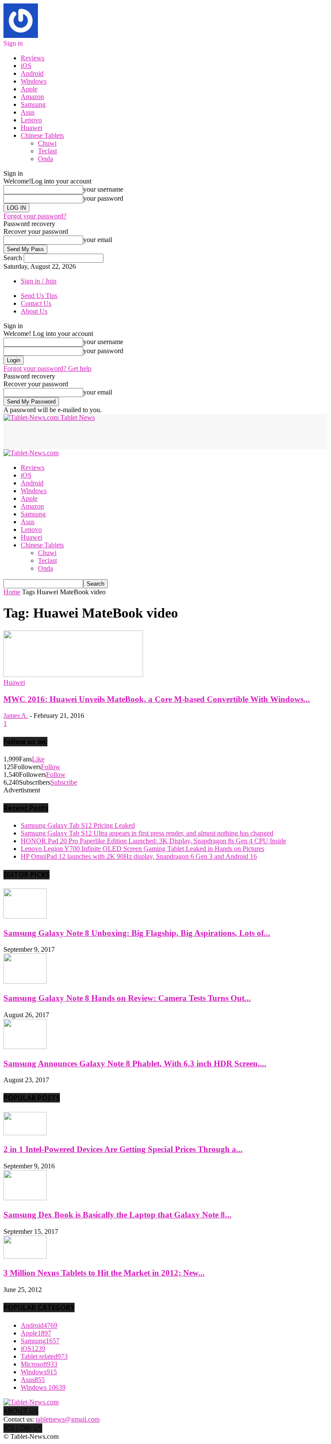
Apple (29, 89)
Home (11, 592)
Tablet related (44, 1356)
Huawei (31, 127)
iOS (26, 65)
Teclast (47, 151)
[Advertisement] (104, 434)
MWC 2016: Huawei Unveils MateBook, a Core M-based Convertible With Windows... (156, 699)
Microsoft (39, 1364)
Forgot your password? (34, 216)
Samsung (33, 104)
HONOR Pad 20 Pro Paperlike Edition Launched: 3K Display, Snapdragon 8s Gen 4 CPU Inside (153, 841)
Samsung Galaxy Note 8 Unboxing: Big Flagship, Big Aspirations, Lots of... (136, 933)
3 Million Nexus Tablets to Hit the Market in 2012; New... (104, 1272)
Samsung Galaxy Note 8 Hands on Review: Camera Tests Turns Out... (127, 998)
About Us (34, 311)
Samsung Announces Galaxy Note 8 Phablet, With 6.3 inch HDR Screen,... (134, 1063)
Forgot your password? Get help (47, 368)
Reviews (32, 58)
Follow (50, 766)
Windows (34, 81)
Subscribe (63, 782)
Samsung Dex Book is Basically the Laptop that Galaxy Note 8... (117, 1214)
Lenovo (31, 120)
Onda (45, 158)
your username (103, 189)
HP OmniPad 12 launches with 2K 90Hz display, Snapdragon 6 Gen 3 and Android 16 (139, 856)
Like (38, 759)
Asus (27, 112)
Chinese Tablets (42, 135)
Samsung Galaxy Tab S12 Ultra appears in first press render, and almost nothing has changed (147, 833)
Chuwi (47, 143)
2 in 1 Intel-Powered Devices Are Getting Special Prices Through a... (123, 1149)
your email (97, 239)
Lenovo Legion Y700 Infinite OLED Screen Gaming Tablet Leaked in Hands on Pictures (142, 848)
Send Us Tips (39, 295)
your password (103, 198)
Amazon (32, 96)
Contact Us (36, 303)
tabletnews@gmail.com (68, 1419)
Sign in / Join (38, 281)
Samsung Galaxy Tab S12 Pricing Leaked (78, 825)
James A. (15, 715)
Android (32, 73)
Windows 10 (43, 1387)
